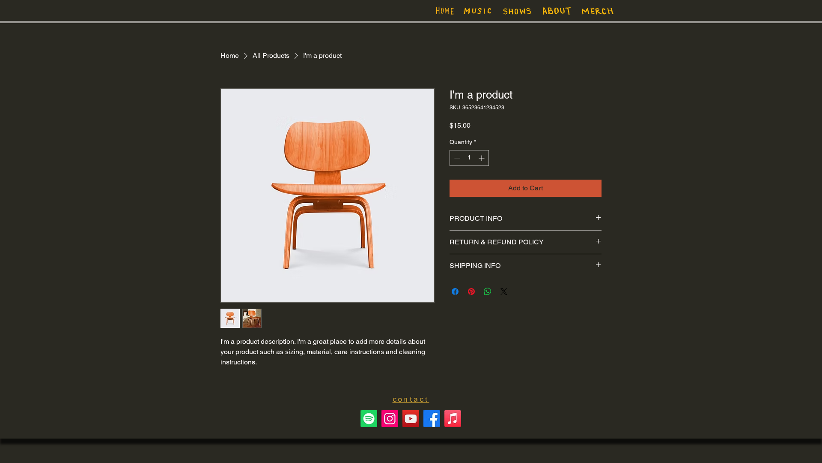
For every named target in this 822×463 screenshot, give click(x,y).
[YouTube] (410, 418)
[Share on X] (504, 291)
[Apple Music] (452, 418)
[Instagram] (389, 418)
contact (411, 399)
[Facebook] (431, 418)
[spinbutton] (469, 157)
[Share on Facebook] (455, 291)
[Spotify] (368, 418)
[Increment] (482, 157)
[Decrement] (456, 157)
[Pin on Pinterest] (471, 291)
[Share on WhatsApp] (487, 291)
